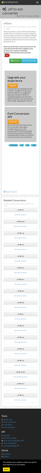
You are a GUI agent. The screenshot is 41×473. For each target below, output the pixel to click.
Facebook (6, 454)
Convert (16, 61)
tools (34, 145)
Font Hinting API (10, 443)
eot (22, 145)
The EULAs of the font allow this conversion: (17, 54)
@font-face (8, 419)
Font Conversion (10, 438)
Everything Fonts (11, 1)
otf (28, 145)
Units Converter (9, 422)
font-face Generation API (14, 440)
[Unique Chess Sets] (10, 191)
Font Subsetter (9, 427)
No (7, 55)
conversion (14, 145)
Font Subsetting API (11, 446)
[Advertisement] (21, 66)
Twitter (6, 456)
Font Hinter (7, 425)
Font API (6, 435)
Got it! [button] (6, 469)
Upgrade (12, 85)
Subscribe (13, 122)
